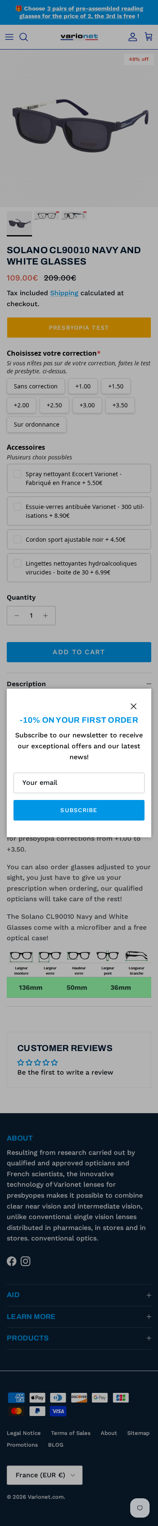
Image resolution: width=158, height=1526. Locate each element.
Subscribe (78, 810)
